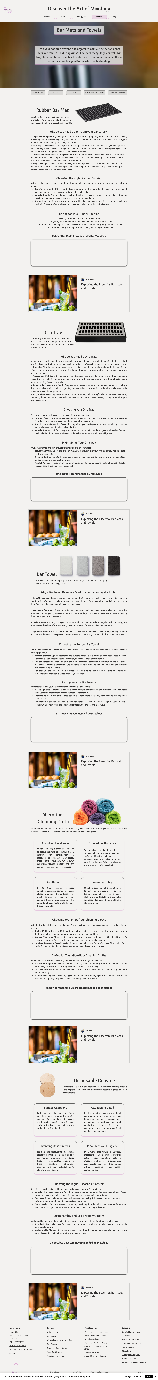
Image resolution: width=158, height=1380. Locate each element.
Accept (148, 1376)
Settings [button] (128, 1376)
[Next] (16, 1364)
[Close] (155, 1376)
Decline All (137, 1376)
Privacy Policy (85, 1376)
